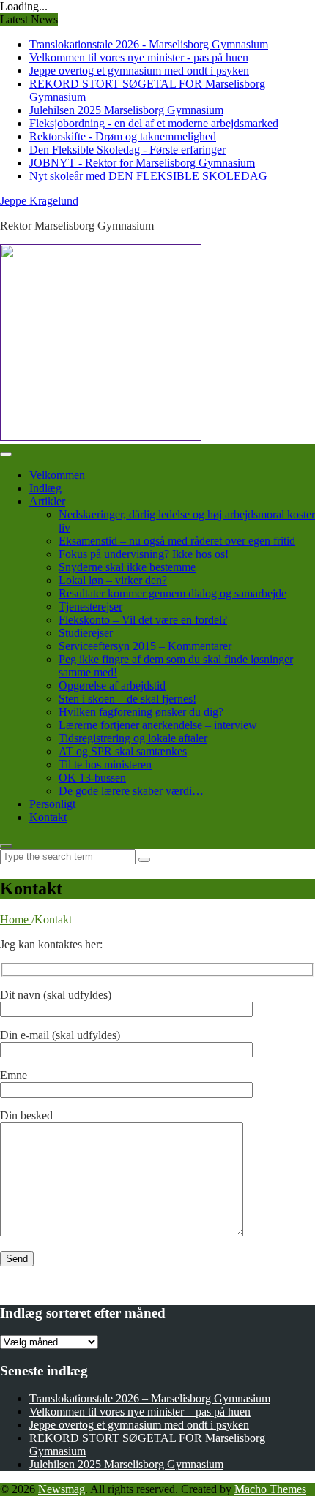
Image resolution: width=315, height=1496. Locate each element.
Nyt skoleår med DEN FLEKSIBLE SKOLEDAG (148, 176)
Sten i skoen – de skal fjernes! (127, 698)
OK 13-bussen (92, 777)
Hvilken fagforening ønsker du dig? (141, 712)
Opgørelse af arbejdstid (112, 685)
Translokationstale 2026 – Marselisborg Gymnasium (149, 1398)
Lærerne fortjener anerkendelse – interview (158, 725)
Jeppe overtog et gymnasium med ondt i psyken (139, 70)
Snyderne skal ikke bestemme (127, 567)
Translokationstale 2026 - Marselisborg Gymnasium (148, 44)
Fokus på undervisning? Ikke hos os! (144, 554)
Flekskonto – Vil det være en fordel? (143, 619)
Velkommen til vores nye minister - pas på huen (138, 57)
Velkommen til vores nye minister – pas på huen (140, 1411)
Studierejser (86, 633)
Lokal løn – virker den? (113, 580)
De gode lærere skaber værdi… (131, 791)
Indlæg (45, 488)
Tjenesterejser (90, 606)
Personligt (52, 804)
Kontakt (48, 817)
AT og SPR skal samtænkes (123, 751)
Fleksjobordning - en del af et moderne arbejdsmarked (153, 123)
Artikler (47, 501)
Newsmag (61, 1489)
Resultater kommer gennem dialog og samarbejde (172, 593)
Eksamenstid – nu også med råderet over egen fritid (177, 540)
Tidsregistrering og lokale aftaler (133, 738)
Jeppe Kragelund (39, 200)
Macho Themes (270, 1489)
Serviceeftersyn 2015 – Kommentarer (145, 646)
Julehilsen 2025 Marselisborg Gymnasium (126, 110)
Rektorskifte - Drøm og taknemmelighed (122, 136)
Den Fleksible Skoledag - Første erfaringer (127, 149)
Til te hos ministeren (105, 764)
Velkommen (57, 475)
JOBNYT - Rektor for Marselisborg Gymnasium (142, 162)
